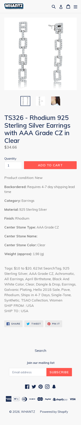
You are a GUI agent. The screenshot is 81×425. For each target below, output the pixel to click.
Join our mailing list (40, 363)
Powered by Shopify (54, 412)
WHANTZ (28, 412)
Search (40, 350)
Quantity (10, 158)
